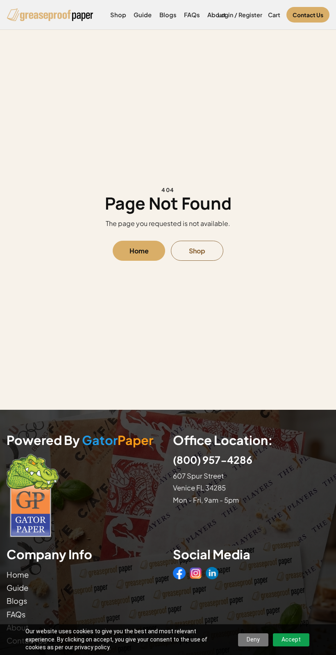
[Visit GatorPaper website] (85, 495)
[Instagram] (195, 573)
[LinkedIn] (212, 573)
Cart (274, 14)
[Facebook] (179, 573)
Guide (143, 14)
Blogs (168, 14)
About (216, 14)
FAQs (192, 14)
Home (139, 250)
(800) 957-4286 (212, 459)
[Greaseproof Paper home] (50, 14)
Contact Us (308, 14)
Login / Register (240, 14)
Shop (118, 14)
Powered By (80, 440)
